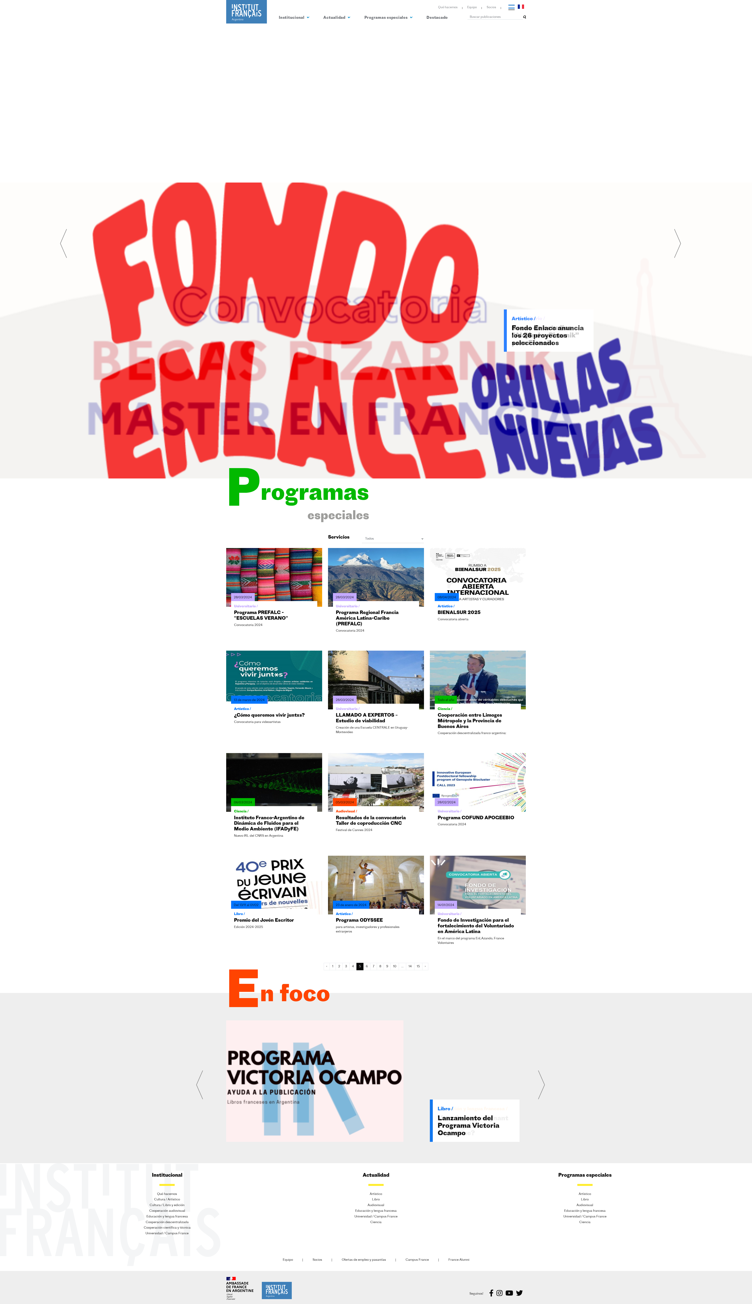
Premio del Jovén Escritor (264, 920)
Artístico (376, 1194)
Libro (376, 1199)
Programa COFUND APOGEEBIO (476, 818)
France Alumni (458, 1259)
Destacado (437, 18)
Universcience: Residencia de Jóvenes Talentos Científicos (549, 336)
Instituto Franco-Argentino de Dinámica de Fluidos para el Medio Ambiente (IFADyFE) (269, 824)
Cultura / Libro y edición (167, 1205)
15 (418, 966)
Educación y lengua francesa (167, 1216)
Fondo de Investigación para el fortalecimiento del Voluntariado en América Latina (476, 926)
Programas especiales (386, 18)
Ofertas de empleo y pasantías (364, 1259)
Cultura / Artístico (167, 1199)
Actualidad (334, 18)
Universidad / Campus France (167, 1233)
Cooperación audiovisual (167, 1211)
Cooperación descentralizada (167, 1222)
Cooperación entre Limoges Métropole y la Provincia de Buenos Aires (470, 721)
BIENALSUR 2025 (459, 612)
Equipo (472, 7)
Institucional (292, 18)
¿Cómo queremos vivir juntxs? (269, 715)
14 (410, 966)
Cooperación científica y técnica (167, 1227)
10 (394, 966)
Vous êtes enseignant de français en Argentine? (473, 1126)
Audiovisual (376, 1205)
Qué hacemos (447, 7)
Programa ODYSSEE (359, 920)
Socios (491, 7)
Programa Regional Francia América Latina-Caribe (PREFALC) (367, 618)
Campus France (417, 1259)
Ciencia (375, 1222)
